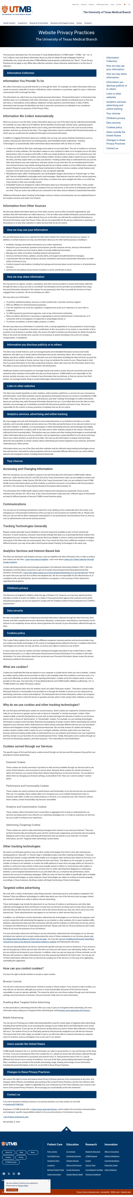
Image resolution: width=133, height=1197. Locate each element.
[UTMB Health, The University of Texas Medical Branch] (10, 1144)
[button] (48, 1180)
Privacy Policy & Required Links (88, 1192)
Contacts (118, 4)
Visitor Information (54, 1175)
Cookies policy (114, 127)
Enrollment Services (73, 1156)
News (33, 1152)
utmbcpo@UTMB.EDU (14, 1104)
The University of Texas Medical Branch (107, 12)
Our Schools (70, 1152)
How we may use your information (115, 67)
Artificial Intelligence (112, 1156)
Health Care (75, 4)
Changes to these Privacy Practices (115, 142)
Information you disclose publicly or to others (116, 85)
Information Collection (112, 59)
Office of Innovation (112, 1152)
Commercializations (112, 1161)
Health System (9, 23)
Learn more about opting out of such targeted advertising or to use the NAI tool (55, 573)
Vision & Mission (111, 1170)
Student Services (72, 1161)
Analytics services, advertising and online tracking (116, 105)
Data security (113, 122)
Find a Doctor (52, 1152)
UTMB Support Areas (102, 4)
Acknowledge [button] (12, 1190)
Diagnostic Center (111, 1165)
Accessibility (105, 1192)
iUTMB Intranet (10, 1162)
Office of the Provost (73, 1165)
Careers (8, 1157)
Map (21, 1152)
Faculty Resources (73, 1170)
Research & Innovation (39, 23)
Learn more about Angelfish (36, 559)
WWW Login (115, 1192)
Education (84, 4)
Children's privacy (115, 118)
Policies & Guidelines (93, 1175)
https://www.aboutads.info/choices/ (75, 1010)
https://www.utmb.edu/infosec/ (44, 1109)
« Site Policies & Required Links (15, 1117)
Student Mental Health (74, 1175)
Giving (112, 4)
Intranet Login (126, 1192)
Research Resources (93, 1152)
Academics (22, 23)
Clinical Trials (90, 1165)
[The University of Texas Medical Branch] (17, 10)
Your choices (113, 113)
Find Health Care (53, 1156)
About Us (8, 1152)
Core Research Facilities (94, 1170)
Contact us (112, 148)
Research (91, 4)
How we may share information (116, 76)
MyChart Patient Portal (55, 1170)
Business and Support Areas (62, 23)
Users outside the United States (115, 134)
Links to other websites (113, 95)
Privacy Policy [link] (23, 1186)
